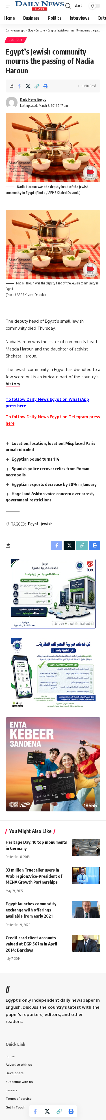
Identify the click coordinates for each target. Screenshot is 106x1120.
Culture (15, 40)
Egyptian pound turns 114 (35, 458)
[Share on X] (28, 86)
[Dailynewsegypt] (39, 6)
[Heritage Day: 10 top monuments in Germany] (86, 847)
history (13, 383)
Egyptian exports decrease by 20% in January (54, 484)
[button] (10, 6)
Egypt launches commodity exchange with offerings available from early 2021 (31, 909)
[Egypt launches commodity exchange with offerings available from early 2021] (86, 909)
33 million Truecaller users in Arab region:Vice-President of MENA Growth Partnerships (34, 876)
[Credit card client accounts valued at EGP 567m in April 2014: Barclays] (86, 943)
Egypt (33, 523)
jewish (47, 523)
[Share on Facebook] (19, 86)
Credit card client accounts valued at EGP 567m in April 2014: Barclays (31, 943)
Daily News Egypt (33, 99)
